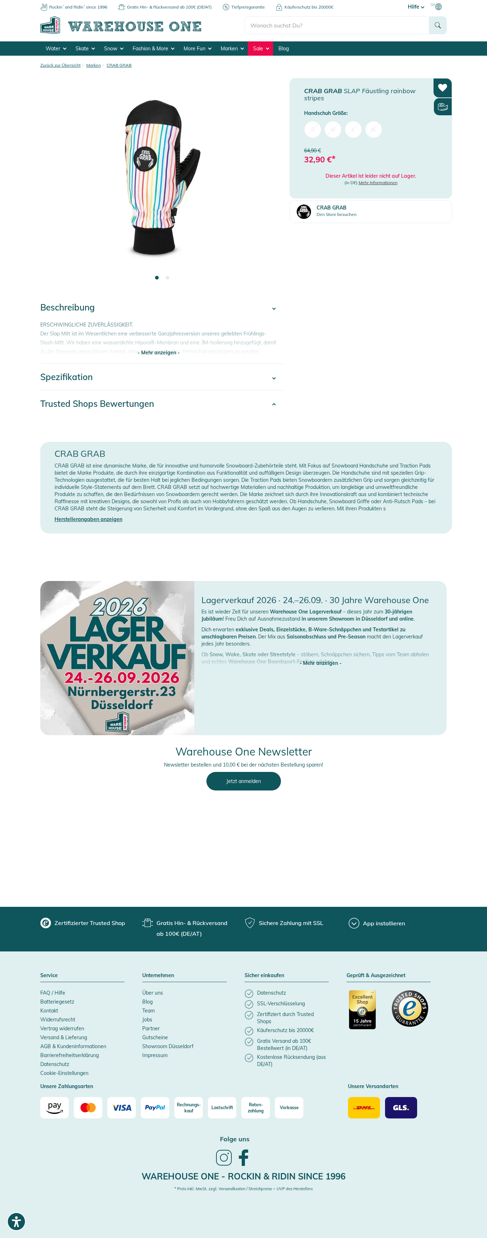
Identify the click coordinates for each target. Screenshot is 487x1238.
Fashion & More (151, 48)
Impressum (155, 1055)
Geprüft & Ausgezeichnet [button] (376, 976)
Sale (259, 48)
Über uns (152, 993)
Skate (83, 48)
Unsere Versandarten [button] (373, 1087)
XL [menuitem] (374, 129)
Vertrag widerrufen (62, 1028)
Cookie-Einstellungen (64, 1073)
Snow (111, 48)
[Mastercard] (88, 1107)
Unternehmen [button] (158, 976)
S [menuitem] (312, 129)
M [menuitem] (333, 129)
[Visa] (121, 1107)
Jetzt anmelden (243, 781)
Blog (283, 48)
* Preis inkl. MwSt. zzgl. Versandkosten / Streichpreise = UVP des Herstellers (243, 1188)
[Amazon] (54, 1107)
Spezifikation (66, 377)
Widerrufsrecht (57, 1019)
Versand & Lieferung (63, 1037)
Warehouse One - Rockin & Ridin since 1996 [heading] (243, 1176)
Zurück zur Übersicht (60, 65)
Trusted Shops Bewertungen (97, 403)
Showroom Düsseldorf (168, 1046)
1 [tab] (156, 278)
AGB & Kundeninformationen (73, 1046)
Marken (230, 48)
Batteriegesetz (57, 1002)
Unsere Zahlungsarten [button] (66, 1087)
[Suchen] (438, 25)
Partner (151, 1028)
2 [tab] (167, 278)
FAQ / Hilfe (52, 993)
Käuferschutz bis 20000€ (308, 7)
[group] (82, 923)
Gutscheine (155, 1037)
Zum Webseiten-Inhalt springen (36, 3)
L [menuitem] (353, 129)
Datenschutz (54, 1064)
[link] (224, 1165)
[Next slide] (271, 184)
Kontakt (49, 1010)
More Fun (195, 48)
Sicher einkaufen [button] (264, 976)
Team (148, 1010)
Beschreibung (67, 307)
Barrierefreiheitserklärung (69, 1055)
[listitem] (287, 993)
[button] (320, 656)
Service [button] (49, 976)
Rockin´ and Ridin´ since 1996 (78, 7)
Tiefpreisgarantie (248, 7)
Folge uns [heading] (235, 1139)
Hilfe (414, 7)
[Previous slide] (52, 184)
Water (54, 48)
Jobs (147, 1019)
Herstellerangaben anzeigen (88, 519)
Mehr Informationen (378, 182)
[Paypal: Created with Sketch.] (155, 1107)
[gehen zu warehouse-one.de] (142, 32)
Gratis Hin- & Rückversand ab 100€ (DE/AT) (169, 7)
